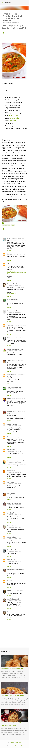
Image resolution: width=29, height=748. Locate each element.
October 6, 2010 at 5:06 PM (14, 483)
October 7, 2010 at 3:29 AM (14, 551)
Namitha (10, 581)
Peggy (9, 398)
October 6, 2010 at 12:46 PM (14, 388)
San (8, 360)
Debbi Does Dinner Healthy (15, 569)
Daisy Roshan (11, 537)
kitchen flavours (12, 299)
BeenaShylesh (11, 550)
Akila (9, 264)
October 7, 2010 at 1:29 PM (19, 580)
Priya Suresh (11, 449)
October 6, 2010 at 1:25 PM (20, 437)
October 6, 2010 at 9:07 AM (17, 238)
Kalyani (9, 254)
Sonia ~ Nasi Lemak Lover (15, 349)
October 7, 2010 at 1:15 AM (14, 527)
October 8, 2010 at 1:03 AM (14, 600)
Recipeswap (11, 470)
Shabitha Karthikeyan (14, 387)
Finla (8, 238)
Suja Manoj (10, 482)
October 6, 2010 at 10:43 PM (14, 514)
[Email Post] (3, 223)
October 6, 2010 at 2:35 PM (14, 462)
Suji (8, 337)
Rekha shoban (11, 526)
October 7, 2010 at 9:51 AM (14, 571)
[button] (3, 33)
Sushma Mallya (12, 424)
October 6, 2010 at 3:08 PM (14, 472)
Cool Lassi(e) (11, 493)
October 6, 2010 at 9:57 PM (14, 504)
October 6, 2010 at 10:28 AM (14, 350)
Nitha (9, 590)
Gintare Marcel (18, 745)
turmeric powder (14, 115)
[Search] (27, 3)
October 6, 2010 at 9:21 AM (14, 285)
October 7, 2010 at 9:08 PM (17, 590)
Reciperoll (8, 2)
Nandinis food (11, 513)
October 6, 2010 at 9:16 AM (19, 254)
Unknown (10, 325)
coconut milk (14, 118)
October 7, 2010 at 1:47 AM (14, 538)
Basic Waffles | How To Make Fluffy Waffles (12, 695)
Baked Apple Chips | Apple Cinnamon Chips (12, 668)
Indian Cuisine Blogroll (14, 503)
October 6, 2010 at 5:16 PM (14, 494)
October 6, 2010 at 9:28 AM (14, 312)
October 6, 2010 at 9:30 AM (20, 325)
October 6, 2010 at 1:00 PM (19, 411)
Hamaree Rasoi (12, 284)
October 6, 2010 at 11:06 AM (17, 360)
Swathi (9, 374)
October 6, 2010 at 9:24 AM (14, 301)
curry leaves (12, 120)
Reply (9, 250)
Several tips (11, 559)
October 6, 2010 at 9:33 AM (16, 337)
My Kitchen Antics (13, 311)
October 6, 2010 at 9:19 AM (17, 264)
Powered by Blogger (15, 742)
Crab (13, 225)
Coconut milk (6, 225)
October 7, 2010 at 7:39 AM (14, 561)
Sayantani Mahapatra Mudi (15, 461)
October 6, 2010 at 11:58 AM (19, 374)
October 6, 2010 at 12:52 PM (18, 398)
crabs (12, 95)
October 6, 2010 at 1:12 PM (14, 425)
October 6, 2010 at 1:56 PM (14, 451)
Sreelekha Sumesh (13, 599)
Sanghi (9, 612)
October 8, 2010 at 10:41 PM (18, 611)
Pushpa (9, 411)
